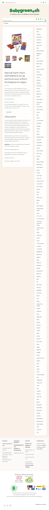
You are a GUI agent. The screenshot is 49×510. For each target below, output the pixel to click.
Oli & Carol (39, 293)
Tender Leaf (39, 382)
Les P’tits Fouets (40, 218)
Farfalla (38, 128)
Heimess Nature (40, 161)
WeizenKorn (39, 410)
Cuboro (38, 112)
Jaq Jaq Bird (39, 183)
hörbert (38, 172)
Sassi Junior (39, 341)
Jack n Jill (39, 178)
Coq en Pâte (39, 106)
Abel (38, 31)
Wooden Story (40, 421)
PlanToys (39, 325)
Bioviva (38, 88)
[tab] (8, 112)
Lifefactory (39, 235)
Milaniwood (39, 254)
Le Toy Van (39, 216)
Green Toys (39, 153)
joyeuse (38, 189)
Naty (38, 279)
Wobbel (38, 413)
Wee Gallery (39, 407)
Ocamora (39, 287)
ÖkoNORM (39, 290)
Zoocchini (39, 429)
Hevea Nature (40, 167)
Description (8, 112)
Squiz (38, 363)
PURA (38, 333)
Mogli (38, 260)
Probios (38, 330)
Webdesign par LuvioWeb (41, 504)
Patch (38, 314)
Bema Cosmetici (40, 69)
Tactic (38, 371)
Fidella (38, 134)
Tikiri (38, 388)
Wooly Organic (40, 424)
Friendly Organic (40, 137)
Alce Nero (39, 39)
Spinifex (38, 360)
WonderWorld (40, 418)
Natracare (39, 273)
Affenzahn (39, 37)
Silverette (39, 349)
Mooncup (39, 262)
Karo (38, 194)
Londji (38, 240)
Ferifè (38, 131)
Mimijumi (39, 257)
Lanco (38, 213)
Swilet (38, 369)
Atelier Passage (40, 50)
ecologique (7, 108)
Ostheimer (39, 311)
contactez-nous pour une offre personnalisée (41, 447)
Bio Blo (38, 77)
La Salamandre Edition (40, 209)
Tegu (38, 377)
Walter (38, 402)
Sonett (38, 355)
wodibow (39, 415)
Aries (38, 48)
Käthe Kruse (39, 197)
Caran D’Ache (40, 99)
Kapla (38, 192)
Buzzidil (38, 96)
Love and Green (40, 243)
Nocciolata (39, 284)
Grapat (38, 148)
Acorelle (38, 34)
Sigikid (38, 347)
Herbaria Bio (39, 164)
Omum (38, 295)
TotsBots (39, 391)
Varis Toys (39, 396)
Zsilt (38, 432)
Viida (38, 399)
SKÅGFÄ (38, 352)
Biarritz (38, 72)
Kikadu (38, 200)
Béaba (38, 66)
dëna (38, 115)
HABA (38, 159)
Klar (37, 203)
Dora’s (38, 117)
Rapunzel (39, 338)
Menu (6, 23)
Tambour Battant (40, 374)
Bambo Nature (40, 61)
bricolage (24, 106)
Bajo (38, 58)
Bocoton (39, 91)
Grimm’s (38, 156)
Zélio (38, 426)
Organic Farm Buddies (40, 305)
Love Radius (39, 249)
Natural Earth (40, 271)
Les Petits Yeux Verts (40, 228)
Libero (38, 232)
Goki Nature (39, 145)
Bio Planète (39, 74)
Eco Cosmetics (40, 120)
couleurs (28, 106)
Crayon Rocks (40, 109)
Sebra (38, 344)
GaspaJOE (39, 139)
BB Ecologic (39, 63)
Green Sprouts (40, 150)
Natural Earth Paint (13, 106)
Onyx (38, 298)
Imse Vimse (39, 175)
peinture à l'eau (16, 108)
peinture (11, 108)
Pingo (38, 319)
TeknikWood (39, 380)
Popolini (38, 327)
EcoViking (39, 123)
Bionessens (39, 85)
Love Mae (39, 246)
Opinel (38, 301)
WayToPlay (39, 404)
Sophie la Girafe (40, 358)
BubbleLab (39, 94)
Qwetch (38, 336)
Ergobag (38, 126)
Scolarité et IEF (21, 104)
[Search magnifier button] (45, 20)
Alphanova (39, 42)
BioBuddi (39, 83)
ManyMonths (39, 251)
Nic (37, 282)
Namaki (38, 268)
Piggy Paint (39, 316)
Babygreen (24, 12)
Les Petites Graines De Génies (39, 223)
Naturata (39, 276)
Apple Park (39, 45)
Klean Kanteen (40, 205)
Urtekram (39, 393)
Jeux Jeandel (40, 186)
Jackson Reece (40, 181)
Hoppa (38, 170)
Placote (38, 322)
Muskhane (39, 265)
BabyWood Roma (39, 54)
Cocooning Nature (39, 103)
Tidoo (38, 385)
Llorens (38, 238)
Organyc (38, 308)
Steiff (38, 366)
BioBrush (39, 80)
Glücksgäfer (39, 142)
